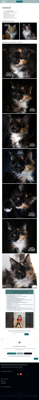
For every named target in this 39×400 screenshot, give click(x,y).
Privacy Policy (3, 381)
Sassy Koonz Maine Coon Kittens (12, 367)
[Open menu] (37, 1)
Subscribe (26, 334)
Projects (5, 367)
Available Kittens (19, 1)
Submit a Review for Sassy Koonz (6, 371)
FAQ (1, 380)
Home (2, 367)
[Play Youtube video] (19, 320)
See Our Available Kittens (11, 353)
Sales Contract (3, 383)
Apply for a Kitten (20, 353)
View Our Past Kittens (28, 353)
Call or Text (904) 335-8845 (6, 386)
